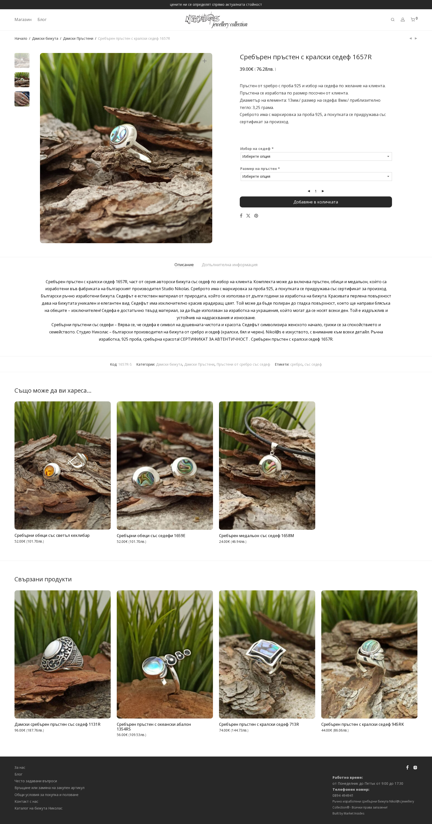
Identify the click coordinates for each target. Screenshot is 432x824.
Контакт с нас (26, 801)
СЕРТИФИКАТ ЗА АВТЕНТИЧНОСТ (214, 339)
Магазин (23, 19)
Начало (20, 38)
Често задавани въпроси (35, 781)
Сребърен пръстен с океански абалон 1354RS (154, 727)
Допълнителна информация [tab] (230, 264)
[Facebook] (407, 767)
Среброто (249, 114)
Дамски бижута (45, 38)
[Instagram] (415, 767)
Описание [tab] (184, 264)
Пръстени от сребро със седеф (243, 364)
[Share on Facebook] (241, 215)
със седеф (313, 364)
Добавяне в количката (316, 202)
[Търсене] (393, 19)
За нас (19, 767)
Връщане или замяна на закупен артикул (49, 787)
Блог (42, 19)
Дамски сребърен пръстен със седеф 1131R (57, 724)
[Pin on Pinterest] (256, 215)
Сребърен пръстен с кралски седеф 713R (259, 724)
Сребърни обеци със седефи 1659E (151, 535)
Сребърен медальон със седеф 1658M (256, 535)
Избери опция (197, 523)
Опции (101, 522)
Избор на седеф (257, 148)
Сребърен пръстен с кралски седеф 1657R (86, 281)
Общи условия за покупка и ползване (46, 794)
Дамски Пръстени (78, 38)
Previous (46, 148)
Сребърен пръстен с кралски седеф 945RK (362, 724)
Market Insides (354, 813)
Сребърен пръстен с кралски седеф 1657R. (292, 339)
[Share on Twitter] (248, 215)
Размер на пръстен (260, 168)
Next (205, 148)
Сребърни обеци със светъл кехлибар (52, 535)
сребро (296, 364)
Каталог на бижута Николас (38, 808)
